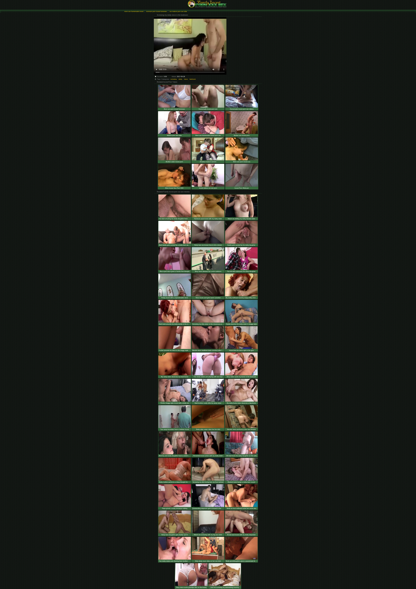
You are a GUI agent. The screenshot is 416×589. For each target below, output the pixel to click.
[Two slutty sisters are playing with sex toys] (208, 364)
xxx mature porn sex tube (178, 11)
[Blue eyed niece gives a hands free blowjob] (174, 258)
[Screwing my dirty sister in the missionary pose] (208, 311)
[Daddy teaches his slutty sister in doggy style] (241, 311)
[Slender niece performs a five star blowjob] (241, 416)
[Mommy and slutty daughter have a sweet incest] (174, 443)
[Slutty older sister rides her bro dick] (208, 416)
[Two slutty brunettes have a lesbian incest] (174, 416)
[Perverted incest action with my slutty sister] (208, 443)
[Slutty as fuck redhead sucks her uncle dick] (241, 495)
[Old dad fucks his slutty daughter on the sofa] (241, 443)
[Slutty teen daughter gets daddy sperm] (174, 522)
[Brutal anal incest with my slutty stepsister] (241, 522)
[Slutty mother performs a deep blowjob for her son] (174, 469)
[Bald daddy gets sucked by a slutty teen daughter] (174, 232)
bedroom (193, 79)
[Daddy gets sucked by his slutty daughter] (241, 232)
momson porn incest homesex (156, 11)
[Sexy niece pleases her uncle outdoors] (208, 258)
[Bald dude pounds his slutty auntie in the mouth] (174, 311)
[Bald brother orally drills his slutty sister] (208, 390)
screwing (174, 79)
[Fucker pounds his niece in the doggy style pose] (174, 337)
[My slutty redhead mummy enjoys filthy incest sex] (241, 285)
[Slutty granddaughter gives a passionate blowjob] (241, 548)
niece (186, 79)
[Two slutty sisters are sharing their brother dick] (174, 548)
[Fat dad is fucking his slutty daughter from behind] (174, 206)
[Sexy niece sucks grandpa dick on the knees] (191, 574)
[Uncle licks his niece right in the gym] (241, 337)
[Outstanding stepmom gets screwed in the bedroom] (208, 495)
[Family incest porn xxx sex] (208, 4)
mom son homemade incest (133, 11)
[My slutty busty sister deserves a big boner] (241, 390)
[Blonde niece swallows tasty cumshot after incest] (208, 337)
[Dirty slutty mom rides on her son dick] (208, 548)
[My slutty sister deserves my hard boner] (174, 364)
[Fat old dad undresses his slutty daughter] (241, 258)
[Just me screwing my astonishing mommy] (224, 574)
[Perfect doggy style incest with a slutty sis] (174, 390)
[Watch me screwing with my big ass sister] (208, 522)
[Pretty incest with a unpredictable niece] (174, 285)
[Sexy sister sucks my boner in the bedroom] (241, 364)
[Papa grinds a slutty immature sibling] (174, 495)
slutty (180, 79)
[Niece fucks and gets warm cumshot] (208, 285)
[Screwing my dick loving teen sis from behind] (208, 469)
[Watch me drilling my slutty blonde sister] (241, 206)
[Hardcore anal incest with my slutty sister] (208, 206)
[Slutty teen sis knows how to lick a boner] (208, 232)
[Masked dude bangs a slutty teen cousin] (241, 469)
